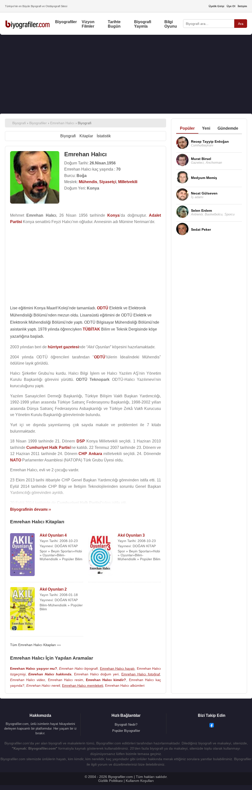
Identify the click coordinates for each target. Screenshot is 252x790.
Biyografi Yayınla (142, 24)
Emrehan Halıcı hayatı (117, 668)
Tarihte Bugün (114, 24)
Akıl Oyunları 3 (131, 535)
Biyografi (68, 136)
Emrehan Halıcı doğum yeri (96, 674)
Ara (240, 24)
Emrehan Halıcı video (27, 680)
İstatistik (104, 136)
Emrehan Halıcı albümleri (124, 685)
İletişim (242, 6)
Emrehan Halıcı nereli (43, 685)
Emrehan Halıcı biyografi (78, 668)
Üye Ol (231, 6)
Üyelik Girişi (216, 6)
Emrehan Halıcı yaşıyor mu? (33, 668)
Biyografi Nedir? (126, 724)
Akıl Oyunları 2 (53, 589)
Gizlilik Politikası (110, 781)
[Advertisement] (126, 74)
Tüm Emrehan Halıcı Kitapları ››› (35, 645)
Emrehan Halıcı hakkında (49, 674)
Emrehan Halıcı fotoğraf (140, 674)
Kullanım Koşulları (140, 781)
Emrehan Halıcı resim (65, 680)
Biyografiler (66, 22)
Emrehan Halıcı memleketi (82, 685)
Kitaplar (86, 136)
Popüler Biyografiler (126, 731)
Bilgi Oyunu (170, 24)
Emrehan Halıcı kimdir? (106, 680)
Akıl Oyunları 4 (53, 535)
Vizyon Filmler (88, 24)
